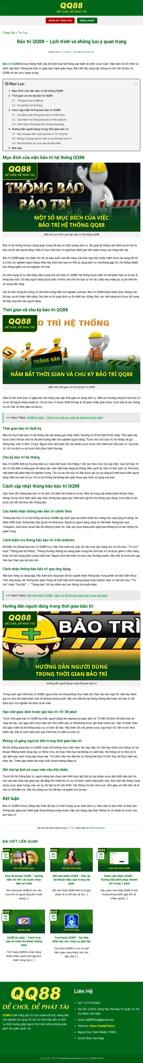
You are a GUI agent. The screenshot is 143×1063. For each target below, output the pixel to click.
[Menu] (5, 7)
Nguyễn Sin (88, 52)
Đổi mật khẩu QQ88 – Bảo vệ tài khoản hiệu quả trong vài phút (71, 879)
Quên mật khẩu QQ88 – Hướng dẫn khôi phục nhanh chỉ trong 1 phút (119, 879)
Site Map (98, 1038)
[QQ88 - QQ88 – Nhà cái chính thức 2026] (71, 8)
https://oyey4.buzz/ (102, 1026)
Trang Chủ (9, 32)
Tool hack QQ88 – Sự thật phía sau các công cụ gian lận (71, 939)
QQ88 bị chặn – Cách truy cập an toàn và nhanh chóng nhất (24, 941)
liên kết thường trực (95, 828)
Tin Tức (23, 32)
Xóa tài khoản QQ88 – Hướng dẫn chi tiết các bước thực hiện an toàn (24, 879)
